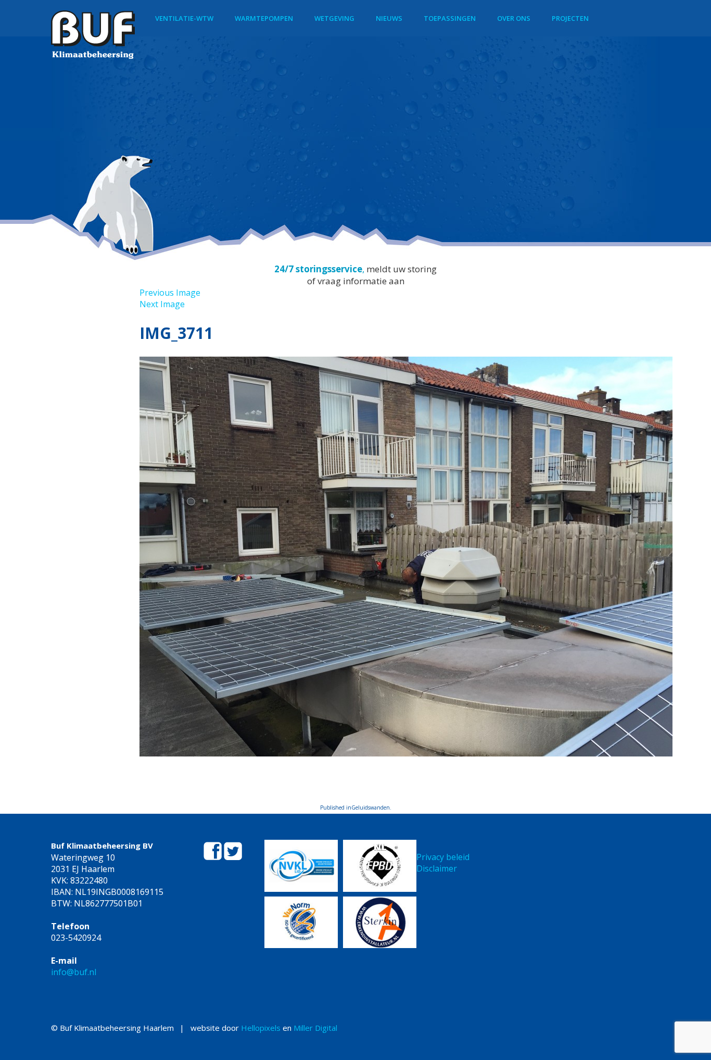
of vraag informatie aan (355, 281)
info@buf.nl (73, 972)
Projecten (570, 18)
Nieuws (389, 18)
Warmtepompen (264, 18)
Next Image (162, 304)
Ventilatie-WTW (184, 18)
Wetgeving (334, 18)
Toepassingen (450, 18)
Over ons (513, 18)
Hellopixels (261, 1028)
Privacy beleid (442, 857)
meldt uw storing (401, 269)
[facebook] (214, 857)
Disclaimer (436, 868)
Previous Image (169, 292)
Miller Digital (315, 1028)
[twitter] (233, 857)
